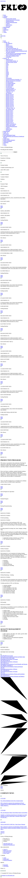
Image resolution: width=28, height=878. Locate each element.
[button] (1, 38)
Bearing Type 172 (10, 106)
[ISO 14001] (2, 641)
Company (5, 16)
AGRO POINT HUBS (11, 18)
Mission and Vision (7, 850)
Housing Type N (9, 115)
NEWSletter (5, 866)
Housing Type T (9, 117)
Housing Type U (9, 113)
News (4, 31)
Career (4, 857)
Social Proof (8, 57)
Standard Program (10, 21)
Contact (5, 32)
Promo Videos (9, 24)
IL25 (7, 66)
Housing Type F (9, 114)
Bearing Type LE (9, 95)
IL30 (7, 67)
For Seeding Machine (10, 83)
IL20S (7, 64)
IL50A (7, 73)
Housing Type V (9, 111)
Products (5, 17)
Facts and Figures (7, 851)
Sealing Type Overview (11, 124)
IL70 (7, 77)
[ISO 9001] (1, 641)
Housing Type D (9, 120)
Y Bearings (9, 92)
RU (1, 1)
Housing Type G (9, 116)
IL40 (7, 69)
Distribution (5, 29)
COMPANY (9, 43)
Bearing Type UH (10, 99)
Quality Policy (6, 138)
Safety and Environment (12, 48)
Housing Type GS (10, 122)
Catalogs (8, 23)
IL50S (7, 72)
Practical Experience (7, 860)
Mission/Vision (9, 46)
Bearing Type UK (10, 105)
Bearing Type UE (10, 94)
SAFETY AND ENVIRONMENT (14, 49)
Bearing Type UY (10, 97)
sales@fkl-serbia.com (7, 843)
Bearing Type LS (9, 100)
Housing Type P (9, 121)
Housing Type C (9, 119)
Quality (4, 28)
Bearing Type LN (10, 101)
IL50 (7, 70)
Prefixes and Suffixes (10, 125)
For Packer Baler (9, 85)
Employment (6, 859)
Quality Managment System (9, 135)
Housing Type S (9, 110)
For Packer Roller (10, 84)
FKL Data (8, 26)
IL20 (7, 63)
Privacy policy (6, 853)
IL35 (7, 68)
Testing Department (7, 141)
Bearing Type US (10, 103)
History (7, 44)
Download (5, 864)
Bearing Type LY (9, 98)
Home (4, 15)
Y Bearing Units (10, 108)
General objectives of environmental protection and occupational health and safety (16, 54)
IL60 (7, 75)
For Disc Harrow (9, 82)
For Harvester (9, 86)
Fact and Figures (9, 47)
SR (5, 1)
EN (3, 1)
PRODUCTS (9, 59)
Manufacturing (6, 27)
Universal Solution (10, 88)
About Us (5, 849)
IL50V (7, 74)
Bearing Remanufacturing (11, 22)
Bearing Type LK (10, 104)
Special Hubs (9, 78)
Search (15, 152)
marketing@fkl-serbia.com (9, 844)
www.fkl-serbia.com (10, 875)
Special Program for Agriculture (13, 20)
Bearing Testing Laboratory (9, 140)
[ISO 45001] (3, 641)
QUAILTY (6, 134)
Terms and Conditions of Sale (12, 55)
